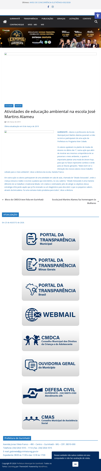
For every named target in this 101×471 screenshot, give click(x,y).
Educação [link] (8, 106)
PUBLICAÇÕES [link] (47, 18)
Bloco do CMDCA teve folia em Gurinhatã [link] (24, 199)
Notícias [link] (18, 106)
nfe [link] (42, 24)
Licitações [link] (74, 18)
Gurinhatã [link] (15, 18)
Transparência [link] (31, 18)
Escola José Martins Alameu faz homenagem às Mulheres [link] (74, 201)
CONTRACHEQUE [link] (17, 24)
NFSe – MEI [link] (32, 24)
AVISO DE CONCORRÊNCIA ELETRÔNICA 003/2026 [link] (50, 2)
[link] (98, 15)
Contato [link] (87, 18)
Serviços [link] (61, 18)
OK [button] (75, 464)
